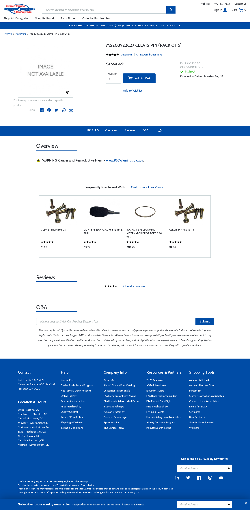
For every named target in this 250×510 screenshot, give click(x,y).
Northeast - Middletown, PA (33, 427)
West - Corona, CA (28, 409)
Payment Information (73, 401)
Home (8, 33)
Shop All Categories (16, 18)
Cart (239, 10)
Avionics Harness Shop (202, 385)
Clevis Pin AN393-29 (53, 229)
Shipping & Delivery (72, 422)
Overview (111, 130)
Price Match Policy (71, 406)
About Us (109, 380)
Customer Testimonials (117, 390)
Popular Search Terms (158, 427)
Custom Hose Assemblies (204, 401)
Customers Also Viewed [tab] (148, 187)
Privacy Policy (87, 485)
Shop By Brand (44, 18)
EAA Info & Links (155, 390)
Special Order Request (201, 422)
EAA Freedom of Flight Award (120, 396)
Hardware (21, 33)
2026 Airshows (154, 380)
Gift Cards (194, 411)
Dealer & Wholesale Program (77, 385)
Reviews (130, 130)
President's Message (115, 417)
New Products (197, 417)
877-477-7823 (222, 3)
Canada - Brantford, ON (31, 440)
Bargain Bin (195, 390)
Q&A (146, 130)
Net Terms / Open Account (76, 390)
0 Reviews (127, 54)
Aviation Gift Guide (199, 380)
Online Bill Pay (69, 396)
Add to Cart (141, 78)
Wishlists (205, 3)
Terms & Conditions (72, 427)
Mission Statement (114, 411)
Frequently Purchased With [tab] (105, 187)
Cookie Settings (80, 481)
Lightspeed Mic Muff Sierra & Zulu (103, 231)
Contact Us (240, 3)
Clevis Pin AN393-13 (181, 229)
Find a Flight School (157, 406)
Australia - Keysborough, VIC (33, 444)
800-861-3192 (47, 384)
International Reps (114, 406)
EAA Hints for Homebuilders (161, 396)
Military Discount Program (160, 422)
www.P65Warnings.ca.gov (124, 160)
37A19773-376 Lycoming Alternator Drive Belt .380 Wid (144, 233)
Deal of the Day (198, 406)
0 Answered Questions (149, 54)
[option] (45, 70)
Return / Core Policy (72, 417)
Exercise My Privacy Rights (57, 481)
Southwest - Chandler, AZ (32, 414)
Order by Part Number (96, 18)
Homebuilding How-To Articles (163, 417)
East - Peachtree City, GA (32, 431)
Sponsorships (112, 422)
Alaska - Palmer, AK (28, 436)
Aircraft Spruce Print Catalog (119, 385)
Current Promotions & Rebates (206, 396)
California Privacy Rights (30, 481)
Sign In (218, 10)
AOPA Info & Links (156, 385)
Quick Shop (61, 248)
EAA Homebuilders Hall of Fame (121, 401)
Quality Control (69, 411)
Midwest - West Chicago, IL (33, 422)
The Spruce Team (114, 427)
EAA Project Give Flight (158, 401)
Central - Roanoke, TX (30, 418)
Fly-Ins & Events (155, 411)
